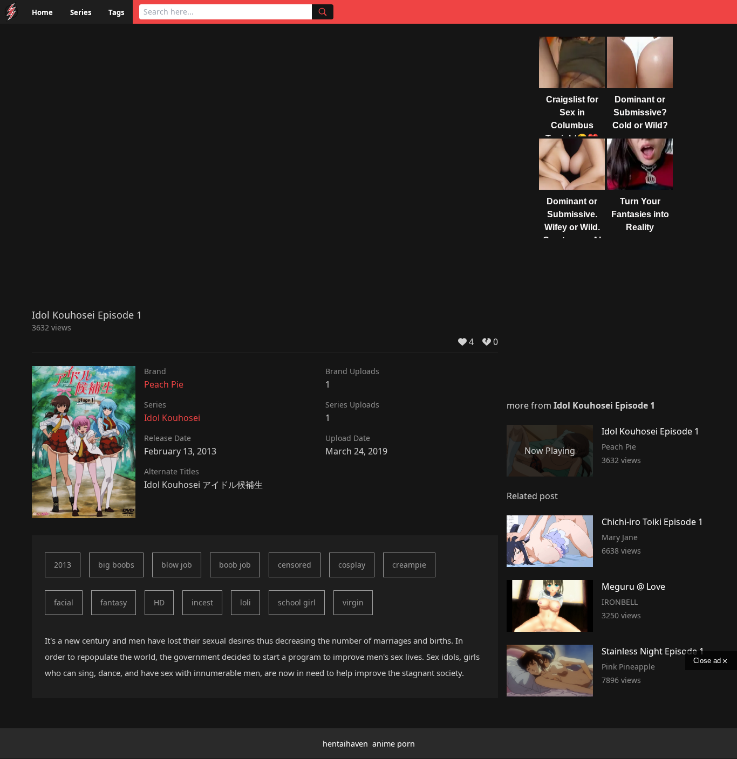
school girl (297, 602)
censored (294, 565)
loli (245, 602)
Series (80, 12)
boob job (235, 565)
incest (202, 602)
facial (63, 602)
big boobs (116, 565)
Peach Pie (163, 384)
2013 (62, 565)
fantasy (113, 602)
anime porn (393, 744)
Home (42, 12)
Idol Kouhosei (172, 418)
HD (159, 602)
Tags (116, 12)
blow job (176, 565)
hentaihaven (345, 744)
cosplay (351, 565)
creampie (409, 565)
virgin (353, 602)
